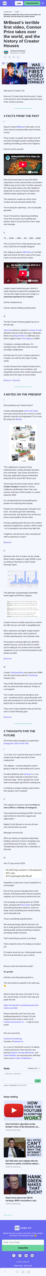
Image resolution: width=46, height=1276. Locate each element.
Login (19, 3)
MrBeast (21, 127)
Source (7, 380)
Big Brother (19, 336)
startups (27, 774)
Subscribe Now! (32, 3)
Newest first (33, 1068)
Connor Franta (35, 330)
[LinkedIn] (20, 1255)
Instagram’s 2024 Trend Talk (16, 743)
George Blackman (26, 1053)
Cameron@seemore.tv (14, 1022)
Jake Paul (8, 330)
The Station (27, 339)
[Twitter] (13, 1255)
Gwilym (14, 1053)
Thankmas (33, 675)
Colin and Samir (31, 411)
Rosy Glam (25, 905)
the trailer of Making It (21, 1058)
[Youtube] (26, 1255)
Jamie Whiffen (10, 1055)
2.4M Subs (26, 252)
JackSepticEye (17, 673)
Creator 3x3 (8, 12)
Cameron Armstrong (17, 51)
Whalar (19, 419)
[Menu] (42, 3)
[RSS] (32, 1255)
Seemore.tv (18, 1041)
